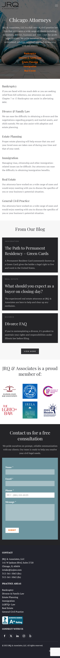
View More (30, 351)
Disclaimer (53, 651)
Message (10, 502)
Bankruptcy (30, 53)
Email (9, 478)
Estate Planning (30, 62)
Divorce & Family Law (30, 58)
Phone (9, 490)
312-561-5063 (9, 573)
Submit (12, 530)
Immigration (30, 66)
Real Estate (30, 71)
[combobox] (9, 495)
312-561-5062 (9, 577)
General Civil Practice (16, 201)
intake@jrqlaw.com (12, 569)
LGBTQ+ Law (8, 604)
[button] (56, 5)
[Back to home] (10, 5)
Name (9, 467)
